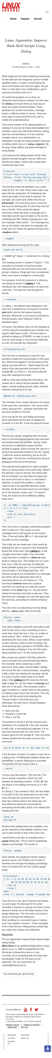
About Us (25, 1038)
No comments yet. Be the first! (19, 973)
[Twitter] (36, 1010)
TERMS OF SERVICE (31, 1025)
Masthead (12, 1035)
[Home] (11, 6)
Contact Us (11, 1042)
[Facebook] (31, 1010)
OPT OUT (24, 1027)
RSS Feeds (25, 1035)
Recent (38, 18)
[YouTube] (25, 1010)
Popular (25, 18)
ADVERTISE (12, 1027)
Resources (7, 934)
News (13, 18)
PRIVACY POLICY (12, 1025)
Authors (11, 1038)
